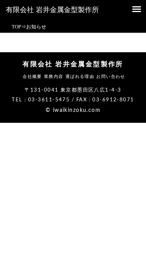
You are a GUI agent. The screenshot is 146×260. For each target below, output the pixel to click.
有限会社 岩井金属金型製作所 (52, 10)
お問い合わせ (110, 76)
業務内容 (53, 76)
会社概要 (32, 76)
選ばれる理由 (80, 76)
